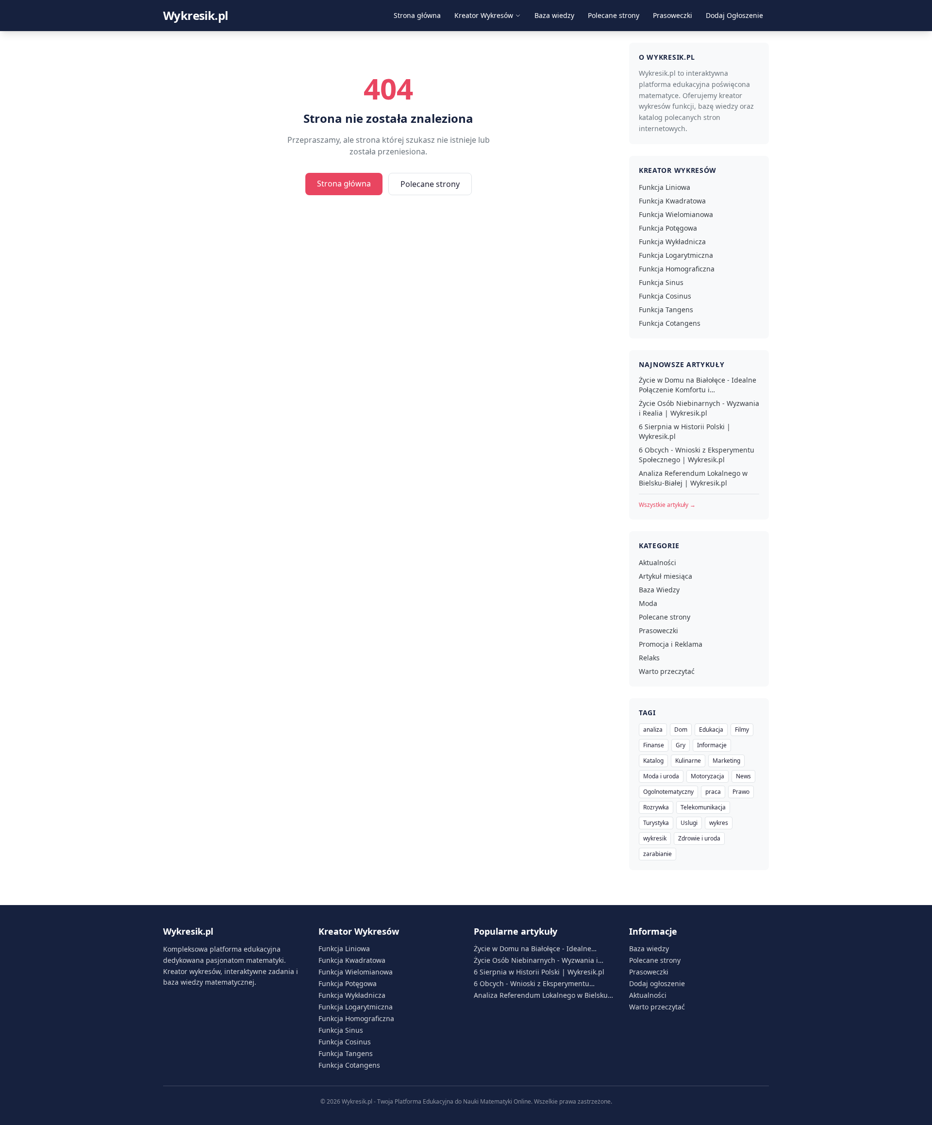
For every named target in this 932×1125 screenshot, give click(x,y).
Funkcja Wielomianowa (676, 214)
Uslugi (689, 823)
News (743, 776)
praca (713, 792)
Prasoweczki (672, 15)
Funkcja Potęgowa (668, 228)
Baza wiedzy (554, 15)
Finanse (653, 745)
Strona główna (417, 15)
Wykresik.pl (195, 15)
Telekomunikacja (703, 807)
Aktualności (657, 562)
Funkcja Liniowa (664, 187)
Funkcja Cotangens (669, 323)
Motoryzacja (707, 776)
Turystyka (656, 823)
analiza (653, 729)
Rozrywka (656, 807)
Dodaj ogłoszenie (657, 983)
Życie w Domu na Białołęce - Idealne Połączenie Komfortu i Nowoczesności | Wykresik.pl (697, 385)
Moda (648, 603)
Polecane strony (613, 15)
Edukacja (711, 729)
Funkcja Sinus (661, 282)
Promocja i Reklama (670, 644)
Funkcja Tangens (666, 309)
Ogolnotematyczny (668, 792)
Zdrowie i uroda (699, 838)
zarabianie (657, 854)
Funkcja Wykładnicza (672, 241)
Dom (680, 729)
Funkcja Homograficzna (677, 268)
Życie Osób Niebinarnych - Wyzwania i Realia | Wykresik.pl (699, 408)
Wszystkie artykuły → (667, 505)
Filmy (742, 729)
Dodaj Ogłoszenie (734, 15)
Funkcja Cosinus (665, 296)
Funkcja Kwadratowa (672, 200)
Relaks (649, 657)
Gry (680, 745)
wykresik (654, 838)
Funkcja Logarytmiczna (676, 255)
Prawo (740, 792)
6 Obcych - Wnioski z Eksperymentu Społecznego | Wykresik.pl (696, 454)
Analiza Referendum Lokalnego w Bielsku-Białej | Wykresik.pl (693, 478)
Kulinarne (688, 760)
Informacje (712, 745)
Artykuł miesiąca (665, 576)
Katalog (653, 760)
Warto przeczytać (667, 671)
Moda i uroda (661, 776)
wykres (718, 823)
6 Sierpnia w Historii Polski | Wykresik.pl (685, 431)
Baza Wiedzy (659, 589)
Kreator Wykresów (483, 15)
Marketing (726, 760)
